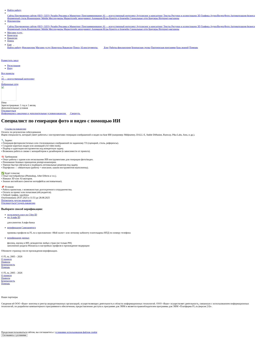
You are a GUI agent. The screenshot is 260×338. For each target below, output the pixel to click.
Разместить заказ (9, 60)
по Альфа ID (13, 217)
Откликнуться (8, 110)
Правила (5, 262)
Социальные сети (139, 18)
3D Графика (203, 15)
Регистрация (13, 65)
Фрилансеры (13, 21)
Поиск (10, 40)
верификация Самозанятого (21, 227)
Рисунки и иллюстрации (184, 15)
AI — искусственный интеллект (119, 15)
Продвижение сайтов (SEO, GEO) (32, 15)
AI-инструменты (89, 47)
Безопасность (8, 264)
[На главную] (4, 5)
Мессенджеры (56, 18)
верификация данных (18, 238)
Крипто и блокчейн (119, 18)
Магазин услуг (15, 32)
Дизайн (54, 15)
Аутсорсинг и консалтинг (149, 15)
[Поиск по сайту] (9, 55)
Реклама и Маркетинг (70, 15)
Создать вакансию (25, 203)
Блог (106, 47)
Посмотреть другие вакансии (16, 200)
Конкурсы (12, 35)
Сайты (11, 15)
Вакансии (12, 38)
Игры (106, 18)
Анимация (97, 18)
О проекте (6, 259)
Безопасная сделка (141, 47)
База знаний (182, 47)
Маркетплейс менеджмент (77, 18)
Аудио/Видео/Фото (220, 15)
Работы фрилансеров (120, 47)
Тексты (167, 15)
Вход (9, 68)
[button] (8, 13)
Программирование (92, 15)
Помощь (193, 47)
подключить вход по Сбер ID (22, 214)
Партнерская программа (163, 47)
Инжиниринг (34, 18)
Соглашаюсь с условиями (14, 335)
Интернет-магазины (169, 18)
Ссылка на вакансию (15, 129)
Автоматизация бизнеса (242, 15)
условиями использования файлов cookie (76, 332)
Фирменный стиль (17, 18)
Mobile (45, 18)
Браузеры (154, 18)
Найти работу (14, 10)
